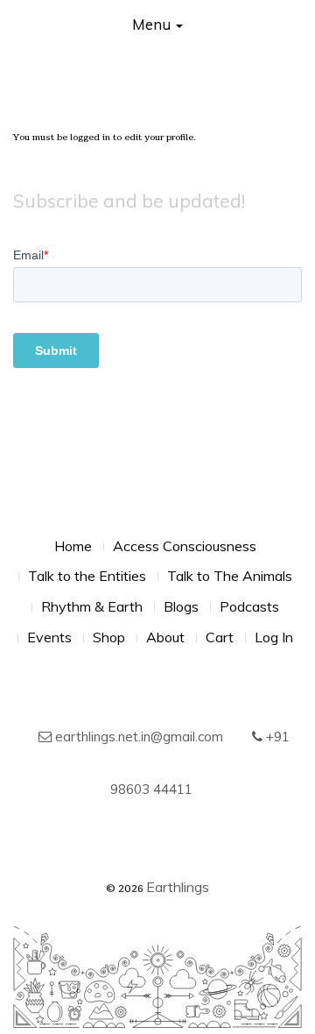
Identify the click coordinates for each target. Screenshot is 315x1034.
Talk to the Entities (87, 575)
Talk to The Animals (229, 575)
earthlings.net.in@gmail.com (137, 736)
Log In (274, 637)
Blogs (181, 606)
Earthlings (177, 887)
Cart (220, 637)
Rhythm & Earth (92, 606)
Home (73, 546)
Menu (153, 24)
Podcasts (249, 606)
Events (49, 637)
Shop (109, 637)
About (165, 637)
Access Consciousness (184, 546)
